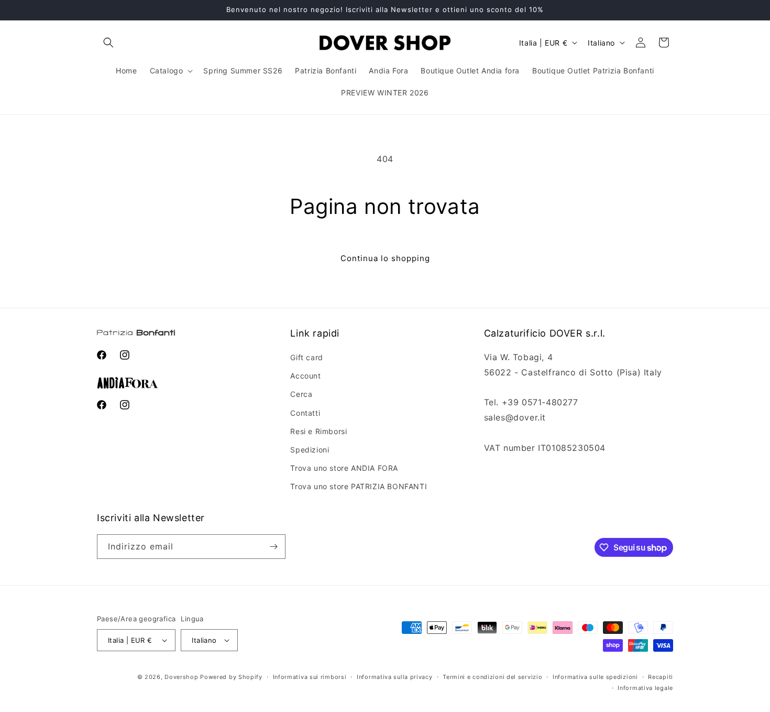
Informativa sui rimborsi (310, 677)
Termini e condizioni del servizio (492, 677)
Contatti (305, 412)
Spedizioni (309, 449)
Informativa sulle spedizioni (595, 677)
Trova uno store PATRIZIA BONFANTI (358, 486)
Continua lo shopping (385, 258)
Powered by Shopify (231, 677)
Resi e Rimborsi (318, 431)
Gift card (306, 357)
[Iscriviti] (273, 546)
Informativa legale (645, 688)
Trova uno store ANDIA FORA (344, 467)
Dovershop (181, 677)
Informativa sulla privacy (395, 677)
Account (305, 375)
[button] (108, 42)
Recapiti (660, 677)
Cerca (301, 394)
